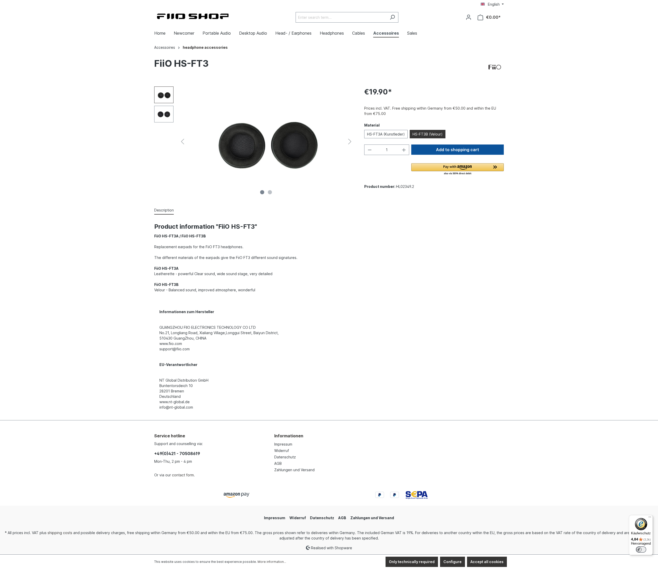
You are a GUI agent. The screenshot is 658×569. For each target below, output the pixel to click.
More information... (272, 562)
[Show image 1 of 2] (262, 192)
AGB (278, 463)
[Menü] (650, 518)
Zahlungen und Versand (294, 470)
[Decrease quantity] (369, 149)
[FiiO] (495, 67)
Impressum (283, 444)
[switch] (641, 549)
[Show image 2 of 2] (270, 192)
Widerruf (281, 450)
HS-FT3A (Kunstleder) (386, 134)
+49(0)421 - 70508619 (177, 453)
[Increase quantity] (404, 149)
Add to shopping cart (457, 149)
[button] (457, 169)
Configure (452, 562)
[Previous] (182, 141)
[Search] (392, 17)
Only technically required (412, 562)
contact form (183, 475)
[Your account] (468, 17)
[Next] (350, 141)
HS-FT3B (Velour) (428, 134)
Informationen (288, 435)
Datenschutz (285, 457)
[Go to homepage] (192, 16)
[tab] (164, 210)
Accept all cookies (487, 562)
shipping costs (60, 533)
